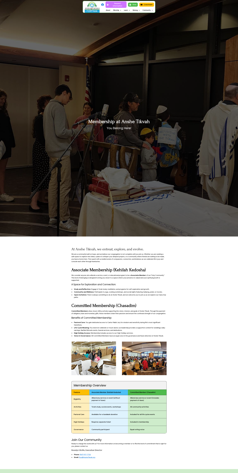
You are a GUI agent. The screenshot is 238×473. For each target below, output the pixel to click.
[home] (92, 7)
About (108, 10)
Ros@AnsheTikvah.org (87, 457)
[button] (117, 10)
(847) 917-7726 (85, 455)
